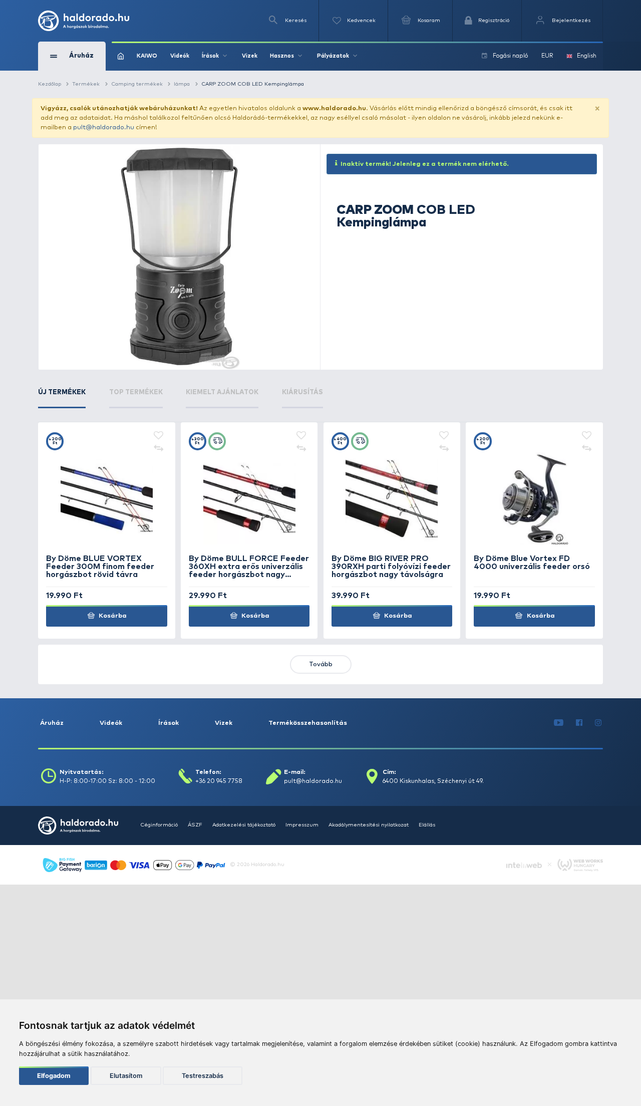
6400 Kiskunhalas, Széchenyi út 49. (433, 781)
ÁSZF (195, 824)
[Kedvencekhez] (159, 436)
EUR (547, 56)
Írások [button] (210, 56)
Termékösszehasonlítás (307, 723)
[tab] (62, 398)
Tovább (321, 664)
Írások (168, 723)
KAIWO (147, 56)
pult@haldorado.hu (103, 127)
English (586, 56)
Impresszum (301, 824)
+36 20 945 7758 (218, 781)
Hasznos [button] (282, 56)
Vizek (249, 56)
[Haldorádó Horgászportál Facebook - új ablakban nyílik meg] (579, 723)
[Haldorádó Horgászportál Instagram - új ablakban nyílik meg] (598, 723)
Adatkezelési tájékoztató (243, 824)
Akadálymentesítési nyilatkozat (369, 824)
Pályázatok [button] (333, 56)
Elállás (427, 824)
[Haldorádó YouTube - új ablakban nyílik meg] (559, 723)
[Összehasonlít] (159, 448)
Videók (179, 56)
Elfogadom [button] (54, 1075)
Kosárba (112, 616)
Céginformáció (159, 824)
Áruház (52, 723)
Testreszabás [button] (202, 1075)
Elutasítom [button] (126, 1075)
